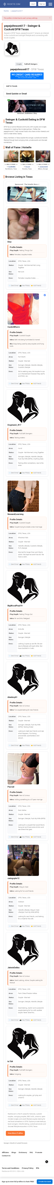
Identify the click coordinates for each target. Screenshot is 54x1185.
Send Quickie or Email (16, 93)
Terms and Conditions (10, 1168)
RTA (37, 1168)
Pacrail (11, 787)
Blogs (14, 1152)
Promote (38, 1152)
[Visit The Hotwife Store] (27, 194)
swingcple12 (13, 878)
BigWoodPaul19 (15, 606)
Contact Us (6, 1156)
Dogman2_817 (14, 425)
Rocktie (6, 11)
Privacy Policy (27, 1168)
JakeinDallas (14, 967)
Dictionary (23, 1152)
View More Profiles (15, 1133)
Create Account (44, 1182)
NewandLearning (15, 514)
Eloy (9, 242)
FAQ (31, 1152)
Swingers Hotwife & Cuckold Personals (15, 1143)
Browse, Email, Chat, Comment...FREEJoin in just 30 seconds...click (27, 75)
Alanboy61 (12, 697)
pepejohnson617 (17, 11)
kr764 (10, 1061)
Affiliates (5, 1152)
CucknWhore (14, 327)
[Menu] (50, 4)
